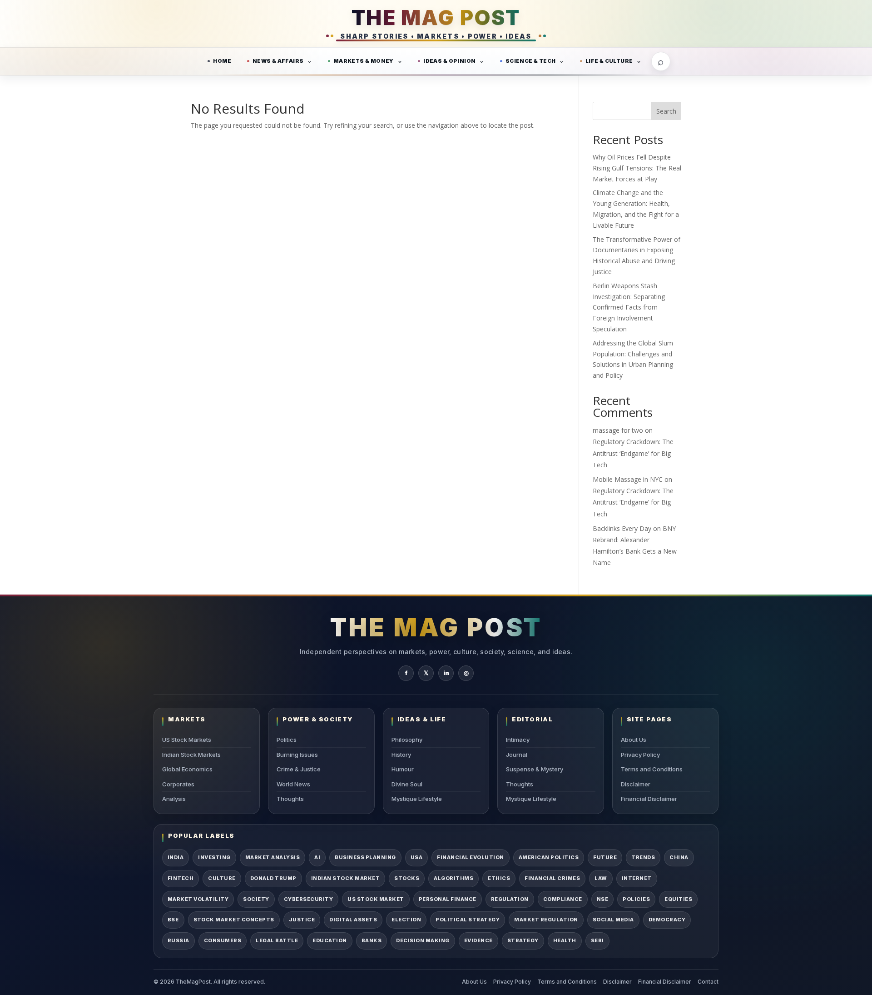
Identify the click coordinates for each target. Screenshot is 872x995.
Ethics (499, 878)
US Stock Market (375, 899)
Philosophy (406, 739)
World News (293, 784)
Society (256, 899)
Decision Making (422, 940)
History (401, 754)
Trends (643, 857)
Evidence (478, 940)
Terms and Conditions (652, 769)
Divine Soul (406, 784)
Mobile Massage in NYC (628, 479)
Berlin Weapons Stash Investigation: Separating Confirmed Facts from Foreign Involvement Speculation (629, 307)
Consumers (222, 940)
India (175, 857)
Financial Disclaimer (649, 798)
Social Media (613, 919)
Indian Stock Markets (191, 754)
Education (329, 940)
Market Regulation (546, 919)
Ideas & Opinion (449, 61)
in (446, 672)
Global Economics (187, 769)
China (678, 857)
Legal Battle (277, 940)
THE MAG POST (436, 17)
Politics (287, 739)
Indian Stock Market (345, 878)
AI (317, 857)
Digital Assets (353, 919)
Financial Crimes (552, 878)
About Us (633, 739)
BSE (173, 919)
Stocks (406, 878)
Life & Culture (609, 61)
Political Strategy (468, 919)
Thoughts (290, 798)
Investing (214, 857)
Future (605, 857)
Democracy (667, 919)
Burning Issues (297, 754)
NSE (603, 899)
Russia (178, 940)
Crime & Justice (299, 769)
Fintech (180, 878)
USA (417, 857)
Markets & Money (363, 61)
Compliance (562, 899)
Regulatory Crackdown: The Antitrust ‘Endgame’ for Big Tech (633, 453)
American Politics (549, 857)
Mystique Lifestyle (416, 798)
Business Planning (365, 857)
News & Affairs (278, 61)
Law (601, 878)
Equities (678, 899)
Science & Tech (530, 61)
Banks (372, 940)
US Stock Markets (186, 739)
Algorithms (453, 878)
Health (564, 940)
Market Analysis (272, 857)
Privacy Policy (640, 754)
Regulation (510, 899)
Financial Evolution (470, 857)
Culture (221, 878)
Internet (637, 878)
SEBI (597, 940)
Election (406, 919)
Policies (636, 899)
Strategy (523, 940)
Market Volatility (198, 899)
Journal (516, 754)
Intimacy (518, 739)
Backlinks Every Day (622, 528)
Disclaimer (635, 784)
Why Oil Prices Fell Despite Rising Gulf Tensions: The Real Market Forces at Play (637, 168)
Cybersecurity (308, 899)
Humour (402, 769)
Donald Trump (273, 878)
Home (222, 61)
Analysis (174, 798)
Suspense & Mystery (534, 769)
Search (666, 111)
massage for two (618, 430)
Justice (302, 919)
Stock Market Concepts (233, 919)
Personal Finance (447, 899)
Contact (708, 981)
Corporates (178, 784)
